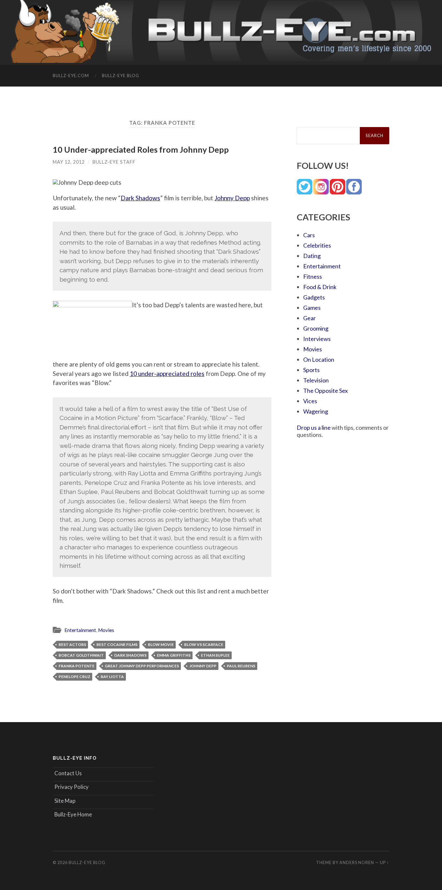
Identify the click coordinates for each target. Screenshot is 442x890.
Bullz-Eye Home (73, 814)
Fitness (312, 276)
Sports (311, 369)
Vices (310, 400)
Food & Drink (320, 286)
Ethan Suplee (215, 655)
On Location (318, 359)
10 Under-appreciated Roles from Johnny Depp (141, 149)
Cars (309, 235)
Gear (309, 318)
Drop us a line (314, 427)
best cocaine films (117, 644)
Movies (106, 630)
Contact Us (68, 773)
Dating (312, 255)
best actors (72, 644)
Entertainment (80, 630)
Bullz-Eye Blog (120, 75)
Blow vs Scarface (203, 644)
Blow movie (161, 644)
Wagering (315, 411)
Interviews (317, 338)
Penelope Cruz (74, 676)
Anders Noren (356, 862)
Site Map (64, 800)
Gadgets (314, 297)
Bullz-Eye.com (71, 75)
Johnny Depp (232, 198)
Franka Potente (76, 665)
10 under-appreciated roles (167, 373)
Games (312, 307)
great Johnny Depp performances (142, 665)
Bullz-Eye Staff (114, 162)
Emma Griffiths (174, 655)
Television (316, 380)
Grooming (315, 328)
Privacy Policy (71, 786)
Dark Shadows (140, 198)
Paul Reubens (241, 665)
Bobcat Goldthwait (81, 655)
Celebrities (317, 245)
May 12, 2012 (69, 162)
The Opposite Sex (325, 390)
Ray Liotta (112, 676)
